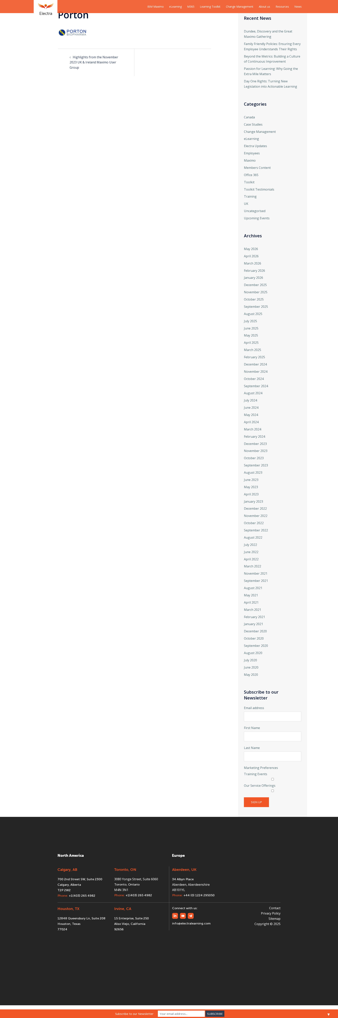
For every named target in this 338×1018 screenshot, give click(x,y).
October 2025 (254, 299)
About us (264, 6)
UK (246, 204)
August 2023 (253, 472)
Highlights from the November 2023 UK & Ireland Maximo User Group (94, 62)
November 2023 (255, 451)
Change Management (239, 6)
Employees (252, 153)
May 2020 (251, 674)
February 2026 (254, 270)
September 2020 (256, 646)
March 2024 (252, 429)
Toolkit (249, 182)
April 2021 (251, 602)
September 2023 (256, 465)
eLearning (175, 6)
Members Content (257, 168)
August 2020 (253, 653)
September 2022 (256, 530)
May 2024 (251, 415)
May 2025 (251, 335)
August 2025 (253, 314)
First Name (252, 728)
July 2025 (250, 321)
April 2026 (251, 256)
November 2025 (255, 292)
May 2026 (251, 249)
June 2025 (251, 328)
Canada (249, 117)
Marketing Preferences (261, 768)
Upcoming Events (257, 218)
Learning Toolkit (210, 6)
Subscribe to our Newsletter (134, 1014)
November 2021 (255, 573)
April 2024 (251, 422)
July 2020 (250, 660)
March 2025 (252, 350)
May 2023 (251, 487)
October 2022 (254, 523)
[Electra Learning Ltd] (46, 6)
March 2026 (252, 263)
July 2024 (250, 400)
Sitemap (274, 918)
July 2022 (250, 545)
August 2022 (253, 537)
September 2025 (256, 306)
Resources (282, 6)
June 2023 (251, 480)
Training (250, 196)
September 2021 (256, 581)
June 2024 (251, 407)
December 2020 (255, 631)
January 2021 (253, 624)
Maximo (250, 160)
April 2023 (251, 494)
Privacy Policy (270, 913)
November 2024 (255, 371)
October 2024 (254, 379)
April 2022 (251, 559)
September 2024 (256, 386)
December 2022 (255, 508)
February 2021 (254, 617)
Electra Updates (255, 146)
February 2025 (254, 357)
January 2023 (253, 501)
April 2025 (251, 342)
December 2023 (255, 444)
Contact (274, 908)
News (298, 6)
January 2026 (253, 277)
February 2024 (254, 436)
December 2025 (255, 285)
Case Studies (253, 124)
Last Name (252, 748)
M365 (190, 6)
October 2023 (254, 458)
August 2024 (253, 393)
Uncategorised (254, 211)
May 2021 (251, 595)
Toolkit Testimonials (259, 189)
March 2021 (252, 610)
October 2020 (254, 638)
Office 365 (251, 175)
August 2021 (253, 588)
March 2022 (252, 566)
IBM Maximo (155, 6)
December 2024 (255, 364)
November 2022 (255, 516)
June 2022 (251, 552)
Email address (254, 708)
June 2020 (251, 667)
